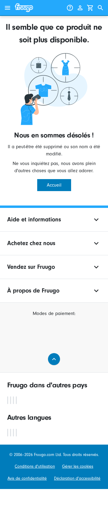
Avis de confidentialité (27, 478)
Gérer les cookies (77, 466)
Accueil (54, 185)
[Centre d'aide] (70, 8)
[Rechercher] (100, 8)
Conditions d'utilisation (35, 466)
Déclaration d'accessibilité (77, 478)
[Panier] (90, 8)
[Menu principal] (7, 8)
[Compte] (80, 8)
